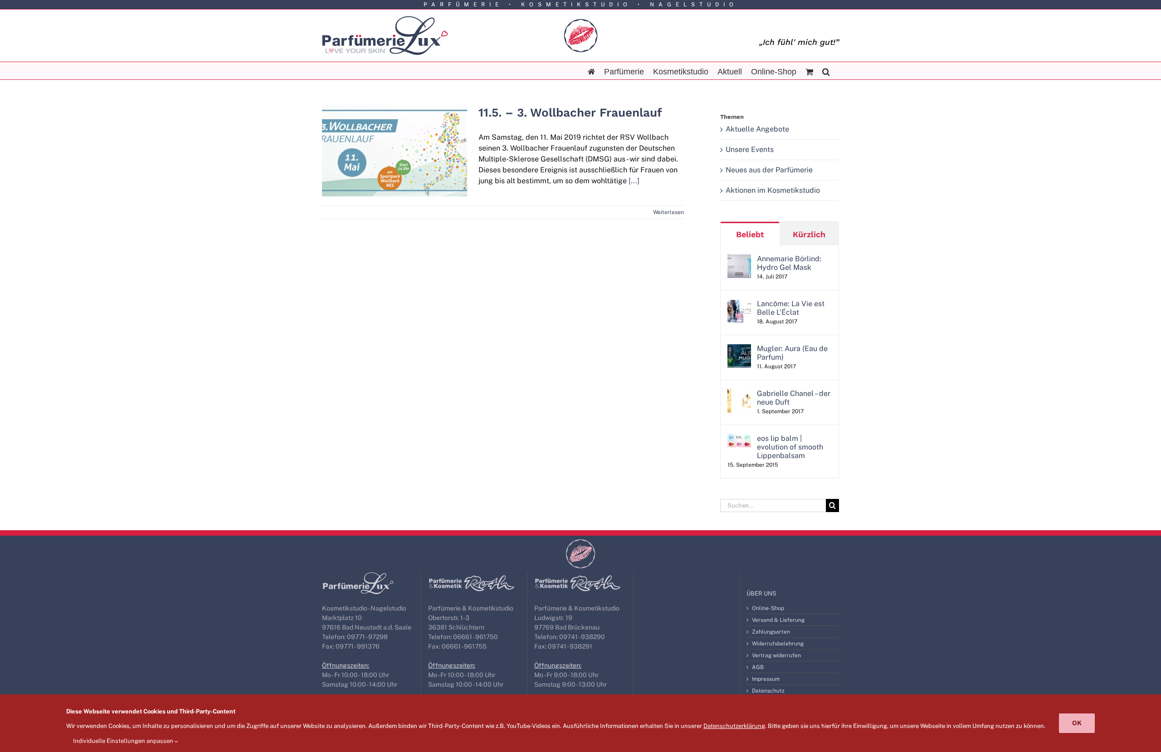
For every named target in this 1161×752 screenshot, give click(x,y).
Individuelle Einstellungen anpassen (124, 740)
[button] (826, 70)
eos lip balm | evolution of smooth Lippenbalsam (790, 447)
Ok (1077, 723)
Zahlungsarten (771, 632)
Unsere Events (750, 149)
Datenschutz (768, 691)
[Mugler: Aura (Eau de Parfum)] (739, 349)
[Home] (591, 70)
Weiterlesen (668, 212)
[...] (634, 180)
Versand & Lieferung (778, 620)
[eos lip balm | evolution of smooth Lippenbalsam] (739, 439)
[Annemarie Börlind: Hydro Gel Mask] (739, 259)
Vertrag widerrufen (776, 655)
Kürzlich (809, 234)
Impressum (766, 679)
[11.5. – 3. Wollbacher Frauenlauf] (394, 150)
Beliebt (750, 234)
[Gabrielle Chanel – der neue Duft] (739, 394)
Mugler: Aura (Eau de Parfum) (792, 352)
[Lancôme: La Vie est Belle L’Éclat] (739, 304)
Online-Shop (768, 608)
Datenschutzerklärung (734, 726)
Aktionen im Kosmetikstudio (773, 190)
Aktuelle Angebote (757, 129)
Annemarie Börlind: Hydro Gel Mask (789, 263)
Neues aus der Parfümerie (769, 170)
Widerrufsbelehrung (778, 643)
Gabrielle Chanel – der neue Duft (793, 397)
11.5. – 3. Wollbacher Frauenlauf (394, 135)
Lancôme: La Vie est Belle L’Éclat (790, 308)
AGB (758, 667)
